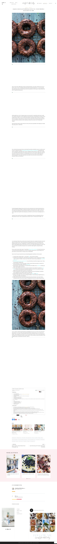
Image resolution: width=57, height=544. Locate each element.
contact (50, 3)
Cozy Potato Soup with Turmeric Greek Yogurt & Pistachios (37, 445)
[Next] (49, 466)
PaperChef (28, 264)
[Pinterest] (2, 4)
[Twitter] (5, 2)
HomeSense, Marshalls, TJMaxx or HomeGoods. (30, 150)
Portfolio (19, 513)
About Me (19, 510)
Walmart (38, 265)
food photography (14, 439)
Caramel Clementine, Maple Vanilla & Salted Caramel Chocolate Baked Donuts (17, 431)
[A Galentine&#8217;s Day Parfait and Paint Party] (28, 427)
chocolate (23, 437)
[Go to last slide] (8, 466)
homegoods (38, 439)
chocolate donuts (28, 437)
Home (18, 509)
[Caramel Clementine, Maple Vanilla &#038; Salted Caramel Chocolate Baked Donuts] (17, 427)
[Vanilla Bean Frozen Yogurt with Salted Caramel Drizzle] (39, 427)
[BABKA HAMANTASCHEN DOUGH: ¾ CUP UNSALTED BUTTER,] (52, 516)
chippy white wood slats (33, 249)
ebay (39, 437)
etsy (42, 437)
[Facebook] (2, 2)
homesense (42, 439)
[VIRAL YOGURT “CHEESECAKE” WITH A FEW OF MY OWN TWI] (33, 522)
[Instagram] (3, 2)
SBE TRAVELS (39, 3)
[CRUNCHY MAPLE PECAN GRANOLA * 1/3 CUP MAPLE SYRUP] (46, 529)
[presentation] (13, 464)
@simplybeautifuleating (42, 537)
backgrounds (14, 437)
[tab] (27, 478)
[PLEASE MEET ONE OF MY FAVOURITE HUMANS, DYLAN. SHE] (39, 529)
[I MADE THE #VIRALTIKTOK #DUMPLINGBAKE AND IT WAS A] (33, 529)
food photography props (31, 439)
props (17, 441)
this (29, 256)
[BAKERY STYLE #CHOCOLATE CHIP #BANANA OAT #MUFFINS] (39, 516)
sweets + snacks (28, 7)
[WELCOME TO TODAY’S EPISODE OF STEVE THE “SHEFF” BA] (46, 516)
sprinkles (25, 441)
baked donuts (19, 437)
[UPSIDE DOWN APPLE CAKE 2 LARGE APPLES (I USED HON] (52, 529)
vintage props (33, 441)
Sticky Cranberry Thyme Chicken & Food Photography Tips (18, 445)
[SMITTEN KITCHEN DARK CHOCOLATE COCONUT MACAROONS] (33, 516)
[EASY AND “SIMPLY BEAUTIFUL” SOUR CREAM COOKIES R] (39, 522)
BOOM (33, 273)
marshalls (13, 441)
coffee (36, 437)
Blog (18, 512)
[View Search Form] (55, 3)
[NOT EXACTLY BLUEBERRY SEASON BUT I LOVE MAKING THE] (52, 522)
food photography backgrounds (23, 439)
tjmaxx (28, 441)
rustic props (21, 441)
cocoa (33, 437)
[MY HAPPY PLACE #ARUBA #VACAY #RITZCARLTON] (46, 522)
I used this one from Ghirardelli (25, 394)
